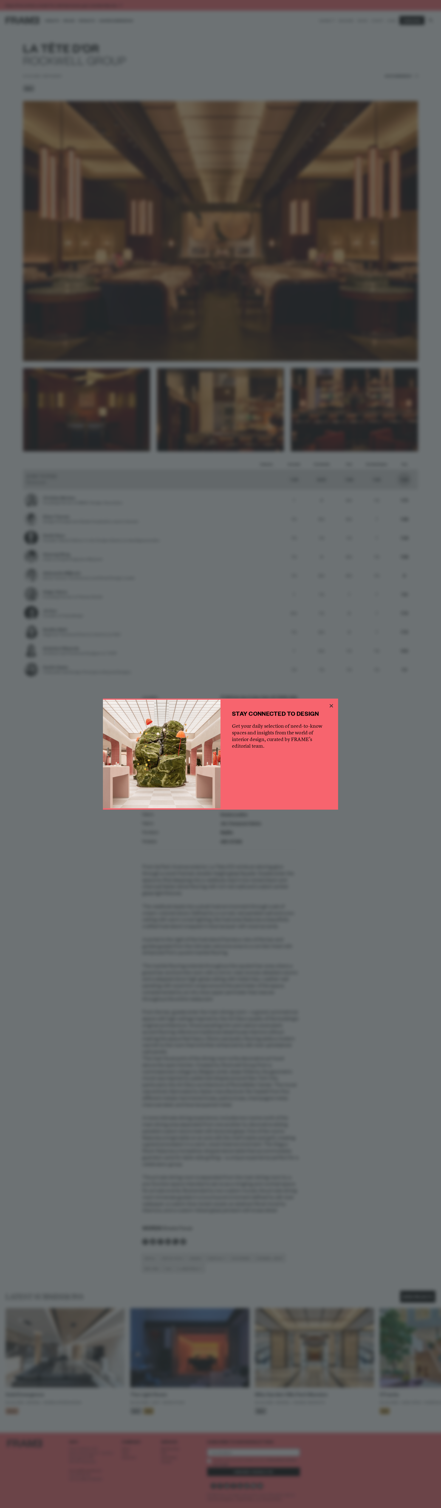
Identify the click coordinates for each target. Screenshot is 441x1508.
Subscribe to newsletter (279, 794)
